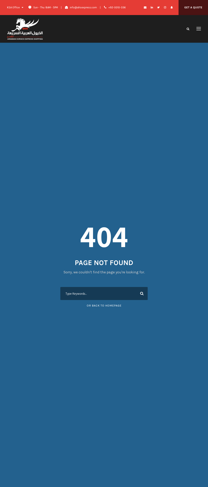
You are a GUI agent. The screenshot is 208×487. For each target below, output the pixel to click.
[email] (145, 7)
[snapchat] (171, 7)
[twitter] (158, 7)
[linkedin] (152, 7)
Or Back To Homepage (104, 305)
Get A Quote (193, 7)
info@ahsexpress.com (83, 7)
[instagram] (165, 7)
